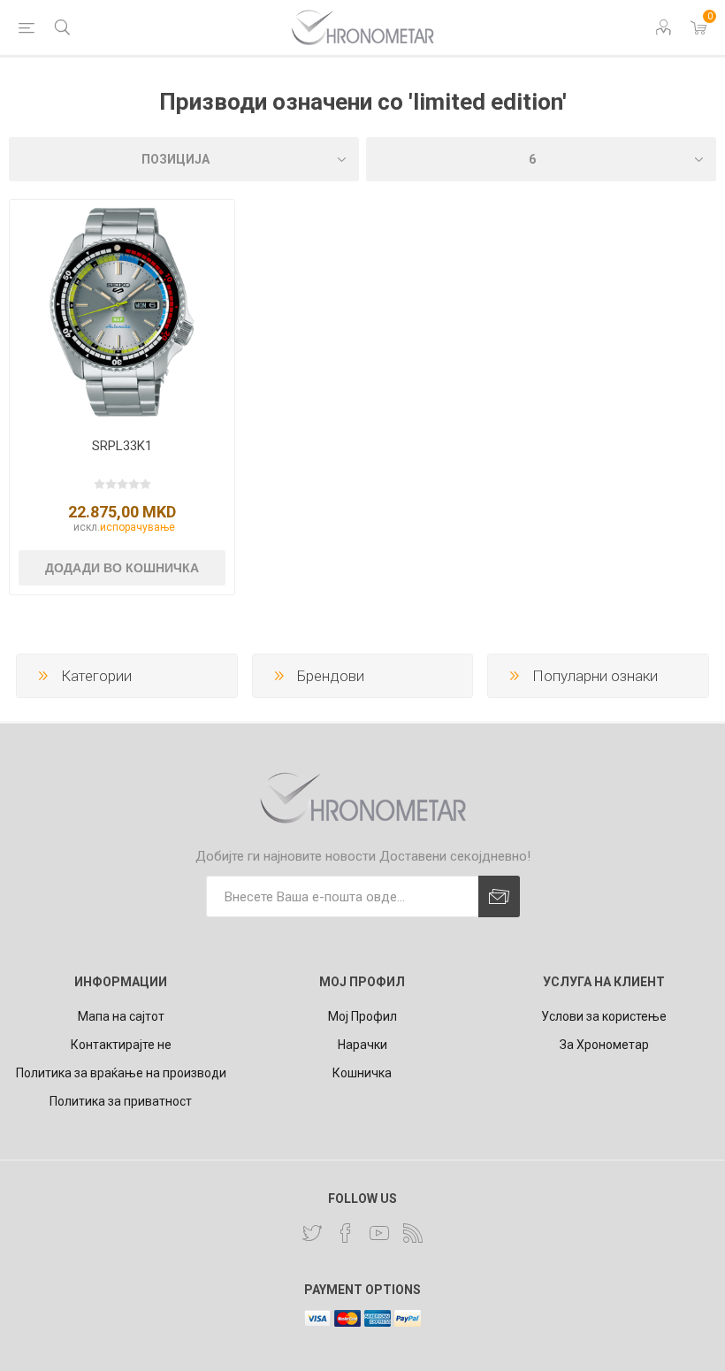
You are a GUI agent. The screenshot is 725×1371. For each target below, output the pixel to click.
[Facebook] (346, 1233)
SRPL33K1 (122, 446)
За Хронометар (604, 1045)
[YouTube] (379, 1233)
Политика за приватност (121, 1101)
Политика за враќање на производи (121, 1073)
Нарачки (362, 1045)
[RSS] (413, 1233)
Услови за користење (604, 1016)
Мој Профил (362, 1016)
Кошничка (362, 1073)
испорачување (137, 527)
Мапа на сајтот (121, 1016)
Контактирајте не (121, 1045)
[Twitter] (312, 1233)
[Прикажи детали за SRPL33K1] (122, 312)
